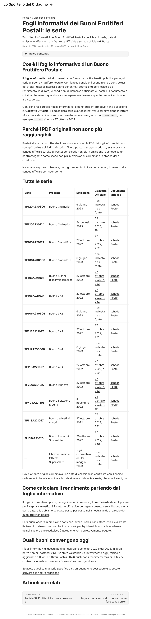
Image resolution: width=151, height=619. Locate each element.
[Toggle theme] (51, 4)
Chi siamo (60, 614)
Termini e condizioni (81, 614)
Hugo (112, 614)
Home (25, 17)
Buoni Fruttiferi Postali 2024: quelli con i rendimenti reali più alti (78, 557)
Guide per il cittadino (43, 17)
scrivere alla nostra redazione (40, 572)
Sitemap (94, 614)
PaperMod (121, 614)
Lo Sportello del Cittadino (26, 4)
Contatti (68, 614)
